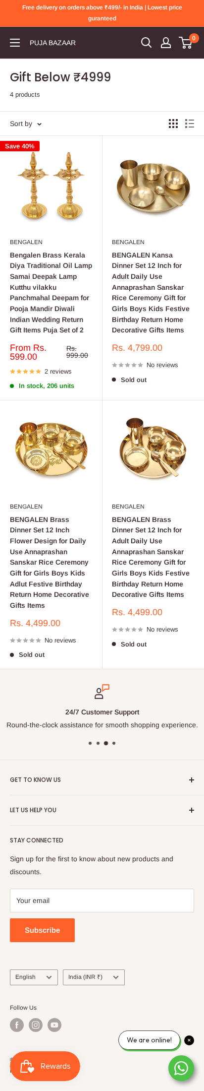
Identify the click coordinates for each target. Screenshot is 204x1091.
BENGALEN (26, 242)
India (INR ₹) (85, 976)
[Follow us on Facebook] (17, 1025)
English (25, 976)
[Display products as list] (189, 123)
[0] (186, 43)
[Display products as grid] (173, 123)
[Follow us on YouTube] (54, 1025)
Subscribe (42, 930)
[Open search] (146, 42)
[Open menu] (15, 43)
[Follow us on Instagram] (36, 1025)
